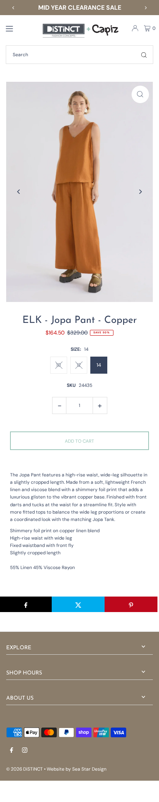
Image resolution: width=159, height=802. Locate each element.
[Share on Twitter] (78, 604)
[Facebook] (11, 750)
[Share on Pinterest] (131, 604)
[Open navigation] (19, 28)
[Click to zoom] (140, 94)
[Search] (144, 54)
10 (58, 365)
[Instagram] (24, 750)
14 (98, 365)
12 (78, 365)
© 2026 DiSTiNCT (24, 769)
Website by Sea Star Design (77, 769)
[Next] (145, 8)
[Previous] (13, 8)
